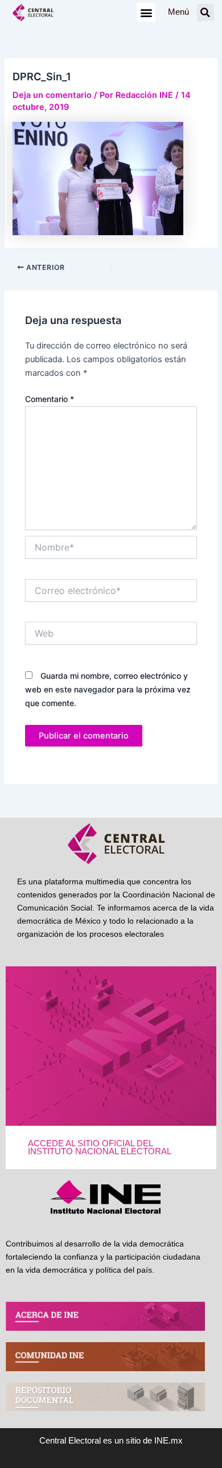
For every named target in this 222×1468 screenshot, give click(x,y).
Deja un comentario (52, 95)
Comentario (49, 399)
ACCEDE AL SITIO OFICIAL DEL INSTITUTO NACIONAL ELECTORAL (99, 1148)
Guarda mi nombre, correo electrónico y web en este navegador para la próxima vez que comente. (108, 689)
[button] (146, 12)
